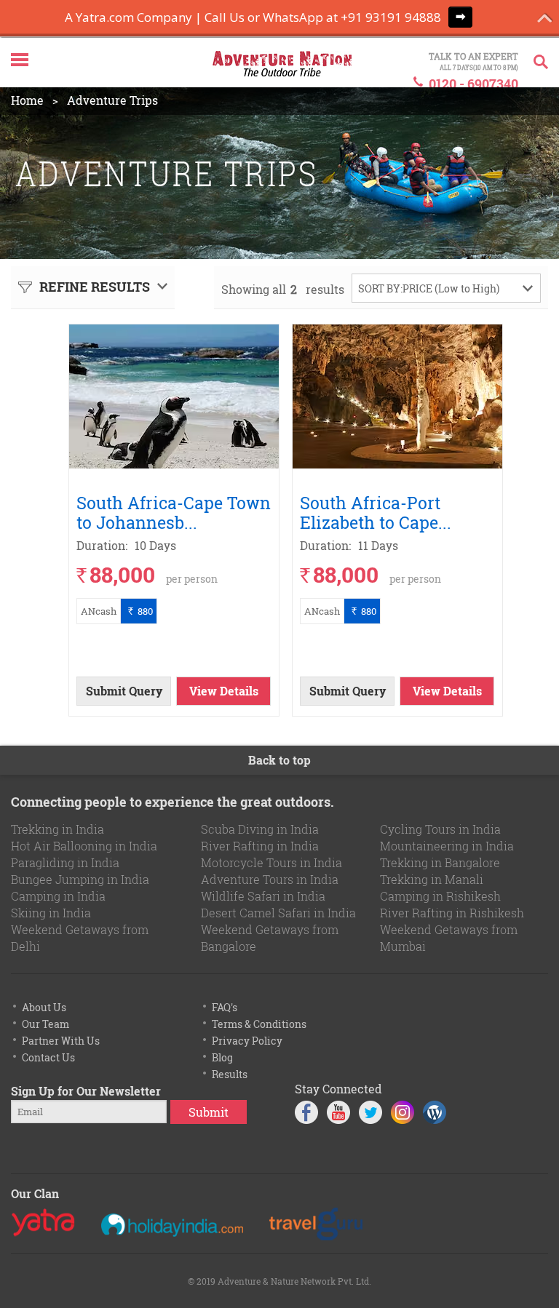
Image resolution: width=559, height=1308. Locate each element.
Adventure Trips (112, 100)
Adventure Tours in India (269, 879)
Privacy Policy (247, 1041)
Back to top (279, 759)
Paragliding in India (65, 862)
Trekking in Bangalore (440, 862)
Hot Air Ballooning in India (84, 845)
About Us (44, 1007)
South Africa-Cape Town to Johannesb (173, 512)
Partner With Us (61, 1041)
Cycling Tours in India (440, 829)
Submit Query (124, 690)
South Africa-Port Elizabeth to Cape (378, 512)
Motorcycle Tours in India (271, 862)
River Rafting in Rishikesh (452, 912)
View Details (223, 690)
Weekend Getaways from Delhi (79, 938)
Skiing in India (51, 912)
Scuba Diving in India (260, 829)
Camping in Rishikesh (440, 896)
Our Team (45, 1024)
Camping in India (58, 896)
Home (27, 100)
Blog (222, 1057)
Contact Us (48, 1057)
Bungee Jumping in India (80, 879)
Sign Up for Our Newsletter (86, 1090)
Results (229, 1074)
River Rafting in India (260, 845)
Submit (209, 1112)
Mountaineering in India (447, 845)
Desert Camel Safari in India (278, 912)
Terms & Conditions (259, 1024)
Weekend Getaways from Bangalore (269, 938)
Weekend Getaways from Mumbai (449, 938)
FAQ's (224, 1007)
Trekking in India (57, 829)
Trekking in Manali (431, 879)
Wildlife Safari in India (263, 896)
